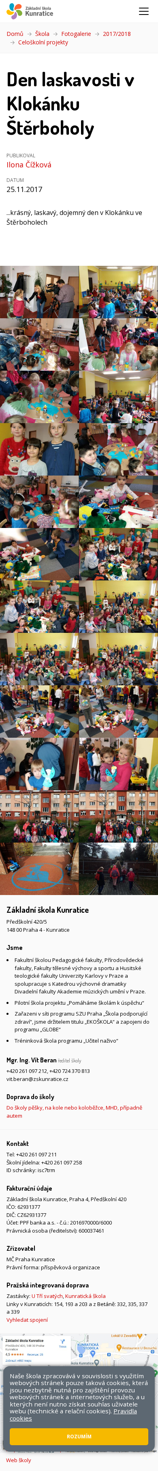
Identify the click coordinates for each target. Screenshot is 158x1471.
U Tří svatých (47, 1296)
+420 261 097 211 (36, 1154)
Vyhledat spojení (27, 1319)
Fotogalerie (76, 34)
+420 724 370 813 (69, 1071)
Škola (42, 34)
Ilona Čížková (28, 164)
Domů (14, 34)
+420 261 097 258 (61, 1162)
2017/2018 (117, 34)
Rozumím (79, 1436)
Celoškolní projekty (43, 42)
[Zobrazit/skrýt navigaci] (144, 11)
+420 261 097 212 (26, 1071)
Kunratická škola (85, 1296)
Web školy (18, 1460)
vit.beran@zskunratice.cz (37, 1079)
